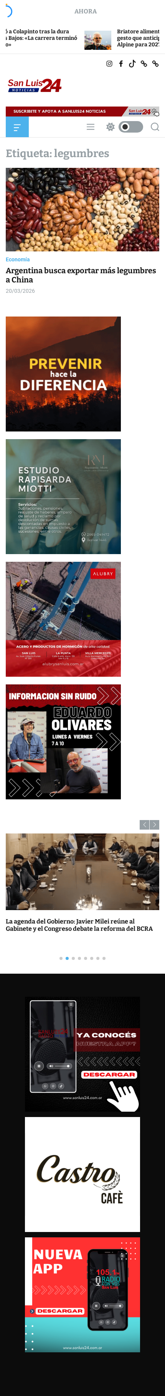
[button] (144, 825)
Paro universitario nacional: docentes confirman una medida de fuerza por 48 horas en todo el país (82, 925)
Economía (18, 259)
